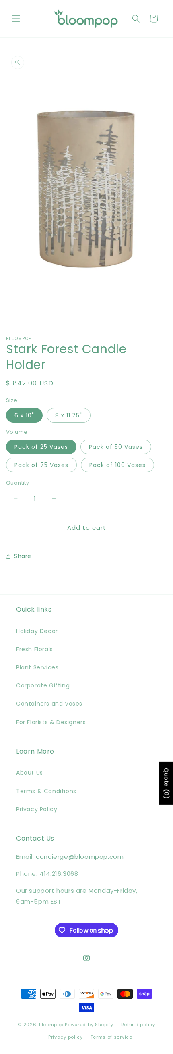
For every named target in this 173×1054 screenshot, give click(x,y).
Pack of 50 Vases (116, 447)
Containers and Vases (49, 704)
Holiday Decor (37, 631)
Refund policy (138, 1024)
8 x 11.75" (68, 415)
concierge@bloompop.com (80, 856)
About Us (29, 773)
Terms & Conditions (46, 791)
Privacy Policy (36, 809)
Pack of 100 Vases (117, 465)
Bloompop (51, 1024)
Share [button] (22, 556)
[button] (16, 18)
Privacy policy (65, 1037)
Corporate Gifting (43, 685)
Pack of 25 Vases (41, 447)
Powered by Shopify (89, 1024)
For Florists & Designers (51, 722)
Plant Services (37, 667)
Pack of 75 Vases (41, 465)
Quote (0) (166, 783)
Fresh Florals (34, 649)
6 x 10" (24, 415)
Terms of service (111, 1037)
